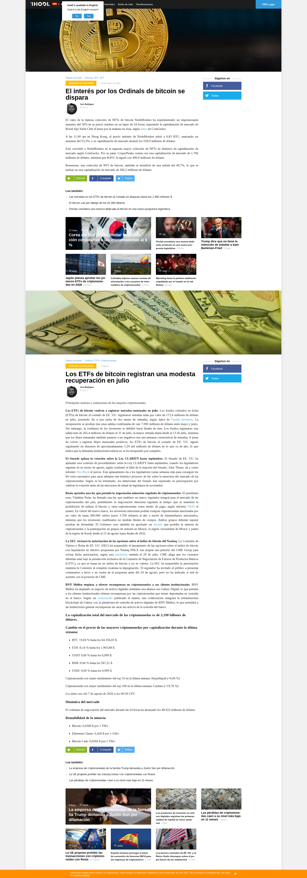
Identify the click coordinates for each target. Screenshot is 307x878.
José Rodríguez (87, 104)
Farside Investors (182, 419)
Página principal (74, 77)
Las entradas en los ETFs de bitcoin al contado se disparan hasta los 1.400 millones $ (120, 196)
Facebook (217, 86)
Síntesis (89, 360)
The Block (83, 472)
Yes (89, 16)
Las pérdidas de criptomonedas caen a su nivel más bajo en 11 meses (111, 780)
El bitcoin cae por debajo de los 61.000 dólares (97, 202)
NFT (102, 77)
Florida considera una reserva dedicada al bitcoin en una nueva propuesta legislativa (119, 209)
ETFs (97, 360)
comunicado (105, 598)
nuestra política (82, 875)
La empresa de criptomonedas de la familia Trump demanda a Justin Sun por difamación (121, 768)
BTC (96, 77)
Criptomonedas (108, 360)
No (76, 16)
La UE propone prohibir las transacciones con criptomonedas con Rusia (112, 774)
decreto (158, 524)
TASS (191, 506)
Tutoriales (109, 4)
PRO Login (268, 4)
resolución (121, 554)
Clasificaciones (144, 4)
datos (144, 129)
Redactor (84, 107)
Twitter (215, 95)
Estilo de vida (125, 4)
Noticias (89, 77)
